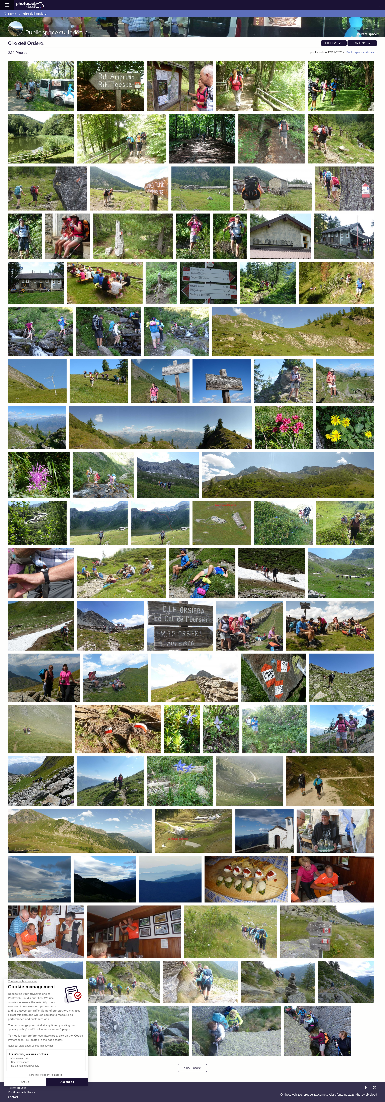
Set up (25, 1081)
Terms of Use (17, 1088)
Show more (192, 1068)
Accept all (67, 1081)
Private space (367, 34)
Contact (13, 1097)
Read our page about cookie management (31, 1045)
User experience (20, 1062)
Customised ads (20, 1058)
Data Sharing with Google (25, 1065)
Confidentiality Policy (21, 1092)
